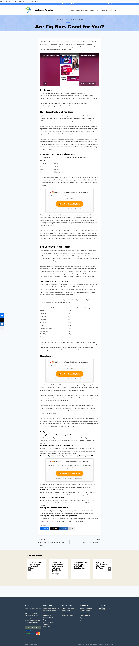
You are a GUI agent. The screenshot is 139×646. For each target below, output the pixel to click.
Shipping (82, 618)
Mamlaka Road (66, 610)
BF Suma (104, 10)
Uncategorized (69, 22)
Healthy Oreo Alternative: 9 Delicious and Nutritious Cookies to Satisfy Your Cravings (57, 568)
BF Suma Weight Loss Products (49, 628)
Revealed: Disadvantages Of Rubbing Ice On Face (102, 565)
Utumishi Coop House (68, 608)
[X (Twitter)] (2, 320)
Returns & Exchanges (86, 608)
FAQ (81, 620)
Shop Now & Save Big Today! (70, 204)
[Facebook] (109, 4)
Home (72, 10)
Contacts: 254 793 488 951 (69, 615)
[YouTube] (108, 608)
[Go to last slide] (29, 569)
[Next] (109, 569)
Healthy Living (94, 10)
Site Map (64, 618)
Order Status (83, 613)
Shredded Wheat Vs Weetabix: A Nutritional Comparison (51, 542)
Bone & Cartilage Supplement (48, 623)
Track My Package (85, 615)
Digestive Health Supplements (48, 614)
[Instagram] (114, 4)
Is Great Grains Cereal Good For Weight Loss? (36, 565)
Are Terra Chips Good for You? (92, 541)
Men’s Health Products (49, 610)
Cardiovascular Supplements (51, 608)
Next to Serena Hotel (68, 613)
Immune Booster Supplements (48, 619)
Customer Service (85, 610)
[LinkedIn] (2, 324)
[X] (112, 4)
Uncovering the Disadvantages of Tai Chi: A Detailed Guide (80, 565)
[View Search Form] (114, 10)
